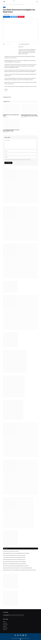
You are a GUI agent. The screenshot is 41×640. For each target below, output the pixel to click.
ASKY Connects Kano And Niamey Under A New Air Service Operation (14, 555)
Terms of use (5, 623)
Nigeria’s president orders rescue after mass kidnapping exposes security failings (29, 115)
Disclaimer (4, 626)
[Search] (37, 1)
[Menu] (4, 1)
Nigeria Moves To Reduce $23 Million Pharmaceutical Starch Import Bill (14, 563)
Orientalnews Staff (6, 14)
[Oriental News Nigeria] (20, 1)
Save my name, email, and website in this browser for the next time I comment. (18, 159)
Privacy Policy (5, 624)
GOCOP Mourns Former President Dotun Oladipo (11, 115)
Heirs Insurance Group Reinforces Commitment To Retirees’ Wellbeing (14, 561)
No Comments (18, 14)
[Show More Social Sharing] (26, 17)
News (4, 7)
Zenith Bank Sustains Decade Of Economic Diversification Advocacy (14, 559)
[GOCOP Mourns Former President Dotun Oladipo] (11, 108)
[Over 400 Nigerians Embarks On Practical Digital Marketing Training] (11, 124)
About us (4, 621)
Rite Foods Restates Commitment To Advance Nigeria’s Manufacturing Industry (16, 565)
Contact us (5, 629)
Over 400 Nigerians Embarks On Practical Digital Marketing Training (11, 130)
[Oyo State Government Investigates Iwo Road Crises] (20, 30)
